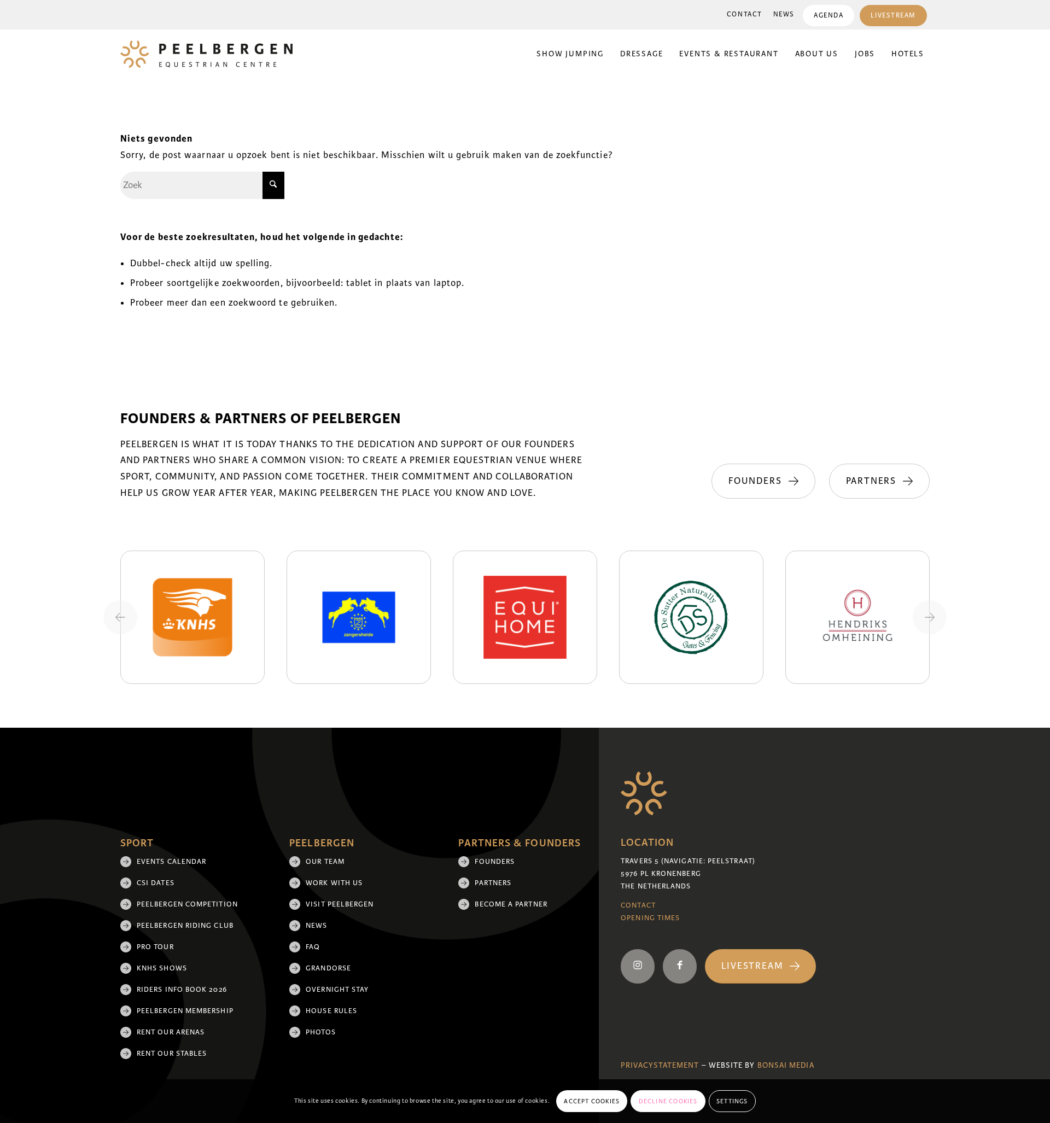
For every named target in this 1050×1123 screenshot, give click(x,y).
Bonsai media (785, 1065)
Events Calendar (171, 861)
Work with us (334, 883)
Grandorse (328, 968)
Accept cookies (592, 1101)
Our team (325, 861)
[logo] (206, 54)
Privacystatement (660, 1065)
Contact (744, 14)
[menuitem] (744, 14)
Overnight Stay (337, 989)
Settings (732, 1101)
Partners (493, 883)
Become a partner (511, 904)
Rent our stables (172, 1053)
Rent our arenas (171, 1032)
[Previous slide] (120, 617)
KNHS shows (162, 968)
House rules (331, 1011)
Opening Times (650, 918)
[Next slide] (930, 617)
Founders (495, 861)
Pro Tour (155, 947)
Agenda (828, 15)
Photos (320, 1032)
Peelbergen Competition (187, 904)
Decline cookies (668, 1101)
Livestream (893, 15)
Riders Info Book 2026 (182, 989)
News (784, 14)
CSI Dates (155, 883)
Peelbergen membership (185, 1011)
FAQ (313, 947)
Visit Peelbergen (340, 904)
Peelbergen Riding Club (185, 925)
